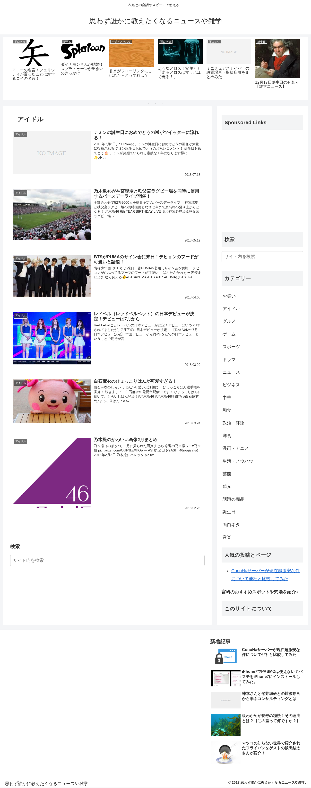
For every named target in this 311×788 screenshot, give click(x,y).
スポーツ (231, 346)
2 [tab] (155, 103)
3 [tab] (162, 103)
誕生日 (229, 511)
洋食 (227, 435)
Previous (6, 68)
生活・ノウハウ (238, 461)
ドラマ (229, 359)
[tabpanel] (34, 67)
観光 (227, 486)
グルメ (229, 321)
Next (304, 68)
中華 (227, 397)
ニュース (231, 372)
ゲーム (229, 334)
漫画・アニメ (236, 448)
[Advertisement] (262, 185)
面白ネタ (231, 524)
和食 (227, 410)
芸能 (227, 473)
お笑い (229, 296)
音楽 (227, 537)
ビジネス (231, 384)
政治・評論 (233, 423)
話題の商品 (233, 499)
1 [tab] (148, 103)
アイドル (231, 308)
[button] (200, 561)
